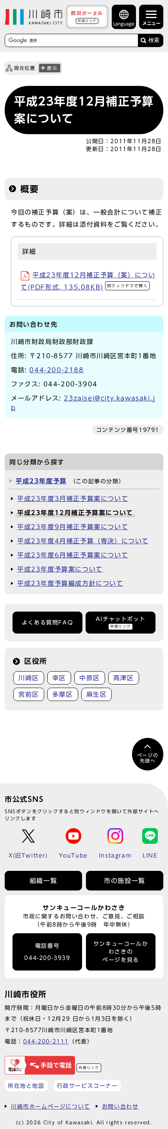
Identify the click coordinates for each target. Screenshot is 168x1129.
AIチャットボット (120, 622)
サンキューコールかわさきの (120, 952)
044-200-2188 (56, 370)
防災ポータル (87, 16)
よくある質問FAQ (47, 622)
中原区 (89, 678)
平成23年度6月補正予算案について (72, 555)
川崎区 (28, 678)
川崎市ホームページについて (50, 1106)
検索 (153, 40)
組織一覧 (43, 881)
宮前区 (28, 694)
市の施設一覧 (124, 881)
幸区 (59, 678)
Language (123, 24)
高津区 (123, 678)
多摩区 (62, 694)
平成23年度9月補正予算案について (72, 527)
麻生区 (96, 694)
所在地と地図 (26, 1086)
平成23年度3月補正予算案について (72, 498)
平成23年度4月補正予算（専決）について (83, 541)
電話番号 (47, 952)
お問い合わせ (120, 1106)
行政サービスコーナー (87, 1086)
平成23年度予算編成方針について (70, 583)
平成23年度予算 (41, 481)
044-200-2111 (46, 1041)
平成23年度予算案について (60, 569)
